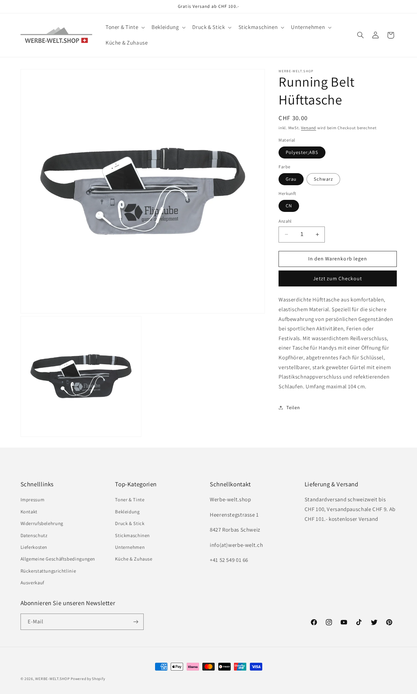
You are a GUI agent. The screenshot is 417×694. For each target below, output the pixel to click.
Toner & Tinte (129, 500)
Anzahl (285, 221)
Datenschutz (34, 535)
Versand (308, 128)
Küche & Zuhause (133, 559)
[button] (124, 27)
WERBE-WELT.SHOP (52, 678)
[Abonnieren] (135, 622)
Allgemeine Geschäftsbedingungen (58, 559)
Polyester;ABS (302, 152)
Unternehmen (130, 547)
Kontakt (29, 511)
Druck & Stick (129, 523)
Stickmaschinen (132, 535)
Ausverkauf (32, 582)
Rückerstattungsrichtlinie (48, 571)
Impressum (33, 500)
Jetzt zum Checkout (337, 278)
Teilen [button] (293, 407)
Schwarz (323, 179)
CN (289, 205)
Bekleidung (127, 511)
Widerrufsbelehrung (42, 523)
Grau (291, 179)
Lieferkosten (34, 547)
